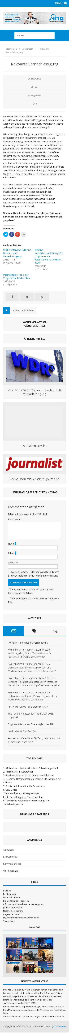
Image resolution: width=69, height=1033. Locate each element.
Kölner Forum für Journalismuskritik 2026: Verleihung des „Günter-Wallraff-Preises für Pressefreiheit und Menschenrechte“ (30, 653)
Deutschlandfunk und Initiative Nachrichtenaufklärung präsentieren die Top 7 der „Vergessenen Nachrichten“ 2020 (32, 1000)
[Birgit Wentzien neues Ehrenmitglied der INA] (14, 967)
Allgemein (36, 95)
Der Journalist (9, 894)
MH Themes (60, 1026)
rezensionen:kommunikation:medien (21, 917)
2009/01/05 (35, 78)
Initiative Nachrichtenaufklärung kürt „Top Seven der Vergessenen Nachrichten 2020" (48, 256)
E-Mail (11, 553)
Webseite (13, 562)
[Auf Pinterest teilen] (42, 297)
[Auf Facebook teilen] (12, 297)
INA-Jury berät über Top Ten (22, 731)
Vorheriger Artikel (35, 322)
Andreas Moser (10, 1016)
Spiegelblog (9, 921)
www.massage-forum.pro (15, 996)
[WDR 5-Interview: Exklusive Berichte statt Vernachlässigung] (34, 379)
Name (11, 543)
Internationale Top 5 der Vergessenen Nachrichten (16, 276)
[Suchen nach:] (34, 35)
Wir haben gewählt (34, 446)
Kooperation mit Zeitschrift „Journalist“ (34, 479)
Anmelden (8, 849)
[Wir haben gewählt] (34, 435)
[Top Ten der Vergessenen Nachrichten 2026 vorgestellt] (45, 955)
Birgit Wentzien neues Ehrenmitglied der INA (30, 724)
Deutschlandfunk (11, 897)
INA (36, 87)
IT (4, 1009)
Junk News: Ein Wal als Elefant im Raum (28, 706)
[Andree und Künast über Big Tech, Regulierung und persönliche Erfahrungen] (45, 967)
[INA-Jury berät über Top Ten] (30, 967)
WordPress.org (10, 870)
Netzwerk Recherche (13, 910)
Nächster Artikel (34, 325)
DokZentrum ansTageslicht (16, 900)
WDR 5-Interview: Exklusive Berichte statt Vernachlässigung (17, 253)
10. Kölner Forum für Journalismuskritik (28, 642)
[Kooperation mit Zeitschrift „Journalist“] (34, 468)
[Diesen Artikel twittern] (27, 297)
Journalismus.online (12, 907)
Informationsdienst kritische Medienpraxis (23, 904)
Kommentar (14, 519)
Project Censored (11, 914)
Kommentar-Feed (12, 863)
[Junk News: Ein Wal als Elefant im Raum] (30, 955)
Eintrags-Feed (10, 856)
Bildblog (7, 890)
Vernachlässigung (23, 310)
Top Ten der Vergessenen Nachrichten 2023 (43, 1006)
